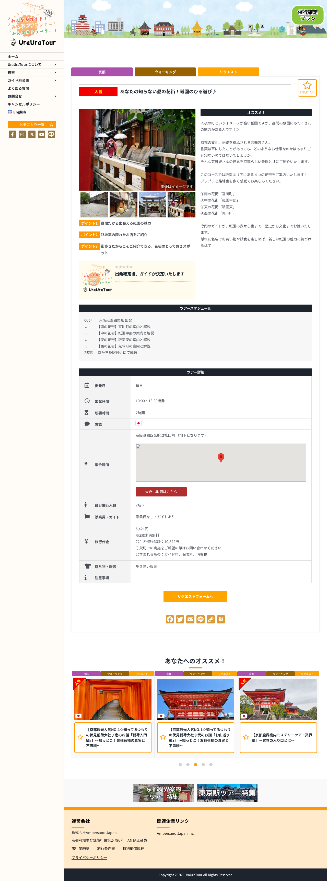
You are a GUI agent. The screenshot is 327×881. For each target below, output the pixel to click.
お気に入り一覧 (31, 124)
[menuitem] (32, 112)
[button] (221, 458)
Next (323, 718)
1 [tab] (180, 764)
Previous (67, 718)
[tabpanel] (113, 717)
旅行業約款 (80, 848)
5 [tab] (210, 764)
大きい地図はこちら (161, 491)
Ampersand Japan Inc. (176, 833)
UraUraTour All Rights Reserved (208, 874)
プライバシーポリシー (89, 857)
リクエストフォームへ (195, 596)
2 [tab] (187, 764)
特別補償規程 (133, 848)
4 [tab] (203, 764)
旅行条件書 (106, 848)
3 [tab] (195, 764)
